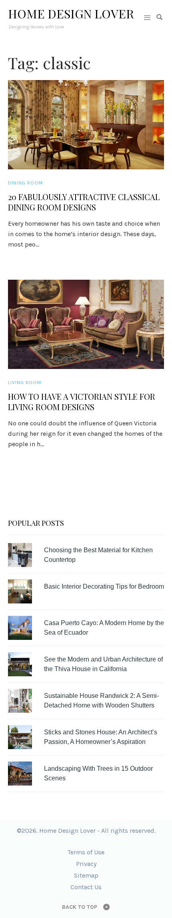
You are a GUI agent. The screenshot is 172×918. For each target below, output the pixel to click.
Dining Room (25, 183)
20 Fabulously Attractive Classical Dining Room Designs (84, 202)
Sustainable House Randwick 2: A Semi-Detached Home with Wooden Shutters (101, 700)
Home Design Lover (71, 14)
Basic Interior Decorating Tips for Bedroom (104, 586)
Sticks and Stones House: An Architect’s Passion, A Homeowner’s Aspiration (100, 737)
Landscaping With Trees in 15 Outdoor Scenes (98, 773)
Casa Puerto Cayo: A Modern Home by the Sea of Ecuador (104, 627)
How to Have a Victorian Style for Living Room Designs (81, 401)
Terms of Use (86, 852)
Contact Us (86, 887)
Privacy (86, 864)
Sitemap (86, 875)
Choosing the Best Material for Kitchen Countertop (98, 555)
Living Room (24, 382)
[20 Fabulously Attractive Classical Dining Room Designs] (86, 124)
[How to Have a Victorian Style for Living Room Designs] (86, 324)
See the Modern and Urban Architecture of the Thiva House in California (103, 664)
